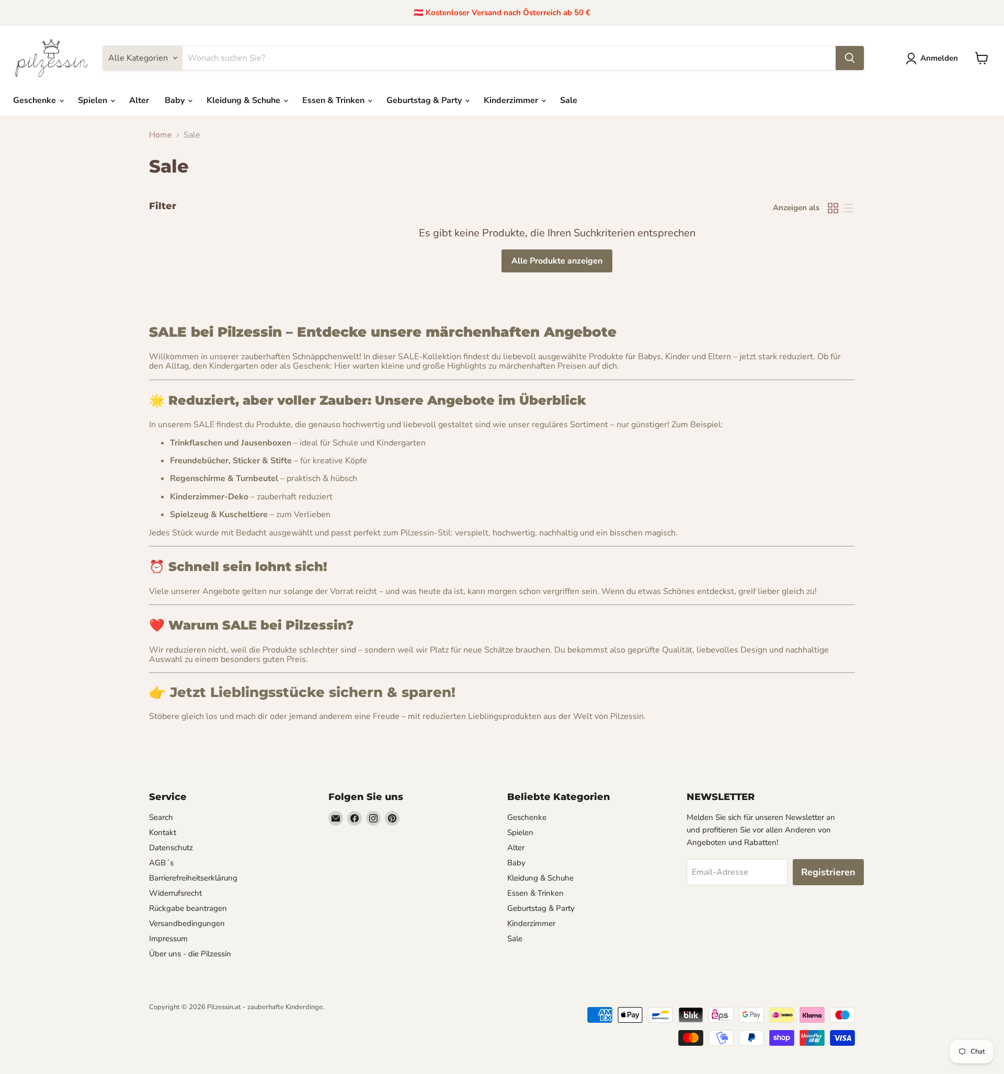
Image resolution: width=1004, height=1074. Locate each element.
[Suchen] (850, 58)
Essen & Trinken (334, 100)
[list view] (847, 208)
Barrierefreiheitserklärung (193, 878)
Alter (139, 100)
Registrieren (828, 872)
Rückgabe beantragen (188, 908)
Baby (176, 100)
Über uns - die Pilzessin (190, 954)
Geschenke (35, 100)
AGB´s (161, 863)
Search (161, 817)
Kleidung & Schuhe (244, 100)
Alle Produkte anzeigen (556, 261)
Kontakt (162, 832)
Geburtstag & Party (425, 100)
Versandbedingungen (187, 923)
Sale (568, 100)
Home (160, 135)
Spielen (93, 100)
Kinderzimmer (512, 100)
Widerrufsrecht (175, 893)
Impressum (168, 938)
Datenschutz (171, 847)
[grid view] (833, 208)
